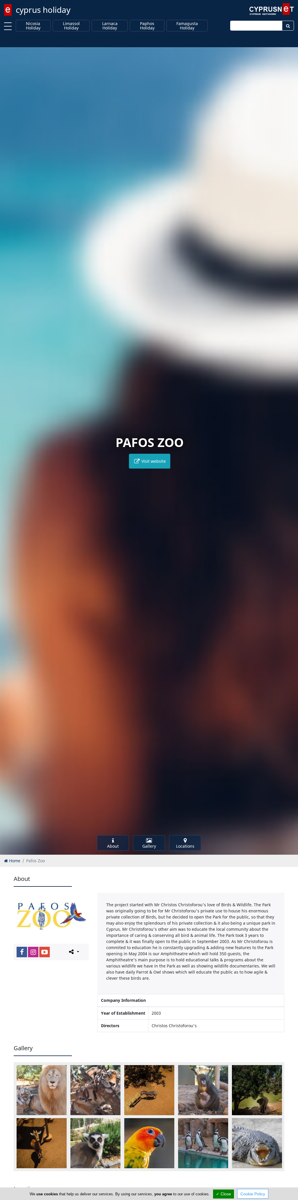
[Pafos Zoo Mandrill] (203, 1090)
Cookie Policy (252, 1194)
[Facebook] (22, 952)
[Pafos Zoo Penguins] (203, 1143)
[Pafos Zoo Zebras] (149, 1090)
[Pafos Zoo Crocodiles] (257, 1143)
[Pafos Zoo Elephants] (257, 1090)
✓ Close (223, 1194)
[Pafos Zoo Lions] (42, 1090)
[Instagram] (33, 952)
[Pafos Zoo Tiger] (95, 1090)
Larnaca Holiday (110, 25)
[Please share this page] (73, 952)
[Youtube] (44, 952)
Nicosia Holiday (33, 25)
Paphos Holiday (147, 25)
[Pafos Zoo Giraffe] (42, 1143)
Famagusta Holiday (187, 25)
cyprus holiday (43, 9)
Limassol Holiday (71, 25)
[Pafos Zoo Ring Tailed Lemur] (95, 1143)
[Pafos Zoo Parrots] (149, 1143)
